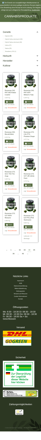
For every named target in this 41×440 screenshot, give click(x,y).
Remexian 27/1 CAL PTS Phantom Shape (29, 134)
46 (23, 254)
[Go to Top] (37, 436)
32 (20, 250)
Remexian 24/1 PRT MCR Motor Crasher (10, 93)
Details (10, 101)
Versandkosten (12, 107)
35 (34, 250)
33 (25, 250)
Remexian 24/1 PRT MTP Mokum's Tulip (29, 93)
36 (13, 254)
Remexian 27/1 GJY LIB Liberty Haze (29, 176)
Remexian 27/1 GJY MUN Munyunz (10, 216)
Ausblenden (36, 10)
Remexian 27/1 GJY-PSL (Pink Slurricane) (29, 218)
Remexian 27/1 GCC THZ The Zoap (10, 174)
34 (29, 250)
